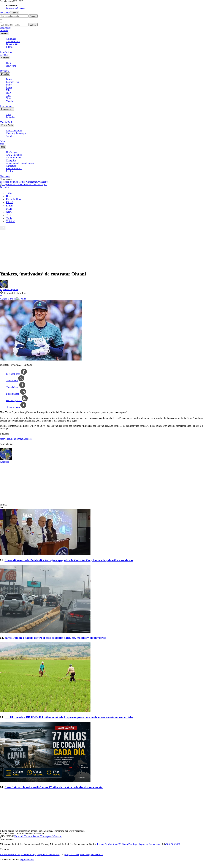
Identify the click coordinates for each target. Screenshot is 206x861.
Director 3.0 (11, 44)
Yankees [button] (28, 439)
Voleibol (10, 101)
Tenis (8, 98)
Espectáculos (6, 106)
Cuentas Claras (13, 41)
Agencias (5, 289)
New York (11, 65)
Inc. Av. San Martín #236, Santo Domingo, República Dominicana (128, 844)
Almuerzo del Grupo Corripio (20, 163)
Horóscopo (11, 152)
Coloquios (11, 160)
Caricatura (11, 165)
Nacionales (5, 27)
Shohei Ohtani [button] (17, 439)
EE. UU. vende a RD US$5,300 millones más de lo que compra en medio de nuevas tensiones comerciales (69, 717)
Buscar (33, 16)
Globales (4, 54)
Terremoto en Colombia (15, 8)
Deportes (4, 71)
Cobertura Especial (15, 157)
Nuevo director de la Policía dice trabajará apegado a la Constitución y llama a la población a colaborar (69, 560)
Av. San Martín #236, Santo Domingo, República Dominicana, (30, 854)
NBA (8, 93)
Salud (2, 141)
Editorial (10, 47)
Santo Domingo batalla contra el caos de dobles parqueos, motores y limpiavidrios (55, 637)
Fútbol (9, 84)
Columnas (11, 38)
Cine (8, 114)
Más (2, 144)
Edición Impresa (14, 168)
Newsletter (5, 176)
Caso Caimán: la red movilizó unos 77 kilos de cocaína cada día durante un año (54, 787)
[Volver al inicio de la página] (2, 228)
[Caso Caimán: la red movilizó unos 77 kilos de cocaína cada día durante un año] (103, 752)
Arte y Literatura (14, 130)
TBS (8, 95)
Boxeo (9, 79)
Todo (9, 192)
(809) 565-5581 (172, 844)
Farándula (11, 117)
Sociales (10, 136)
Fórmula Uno (12, 82)
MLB (8, 90)
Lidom (9, 87)
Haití (8, 63)
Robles (9, 171)
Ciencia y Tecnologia (16, 133)
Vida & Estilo (6, 122)
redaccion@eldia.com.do (91, 854)
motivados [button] (5, 439)
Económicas (6, 52)
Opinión (4, 30)
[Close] (1, 22)
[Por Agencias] (4, 286)
